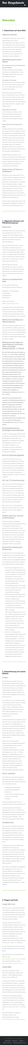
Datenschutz (14, 1040)
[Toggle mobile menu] (25, 5)
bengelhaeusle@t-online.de (12, 303)
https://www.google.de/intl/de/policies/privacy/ (13, 1019)
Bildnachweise (8, 1040)
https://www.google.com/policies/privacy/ (12, 963)
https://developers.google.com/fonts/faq (12, 959)
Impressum (21, 1040)
